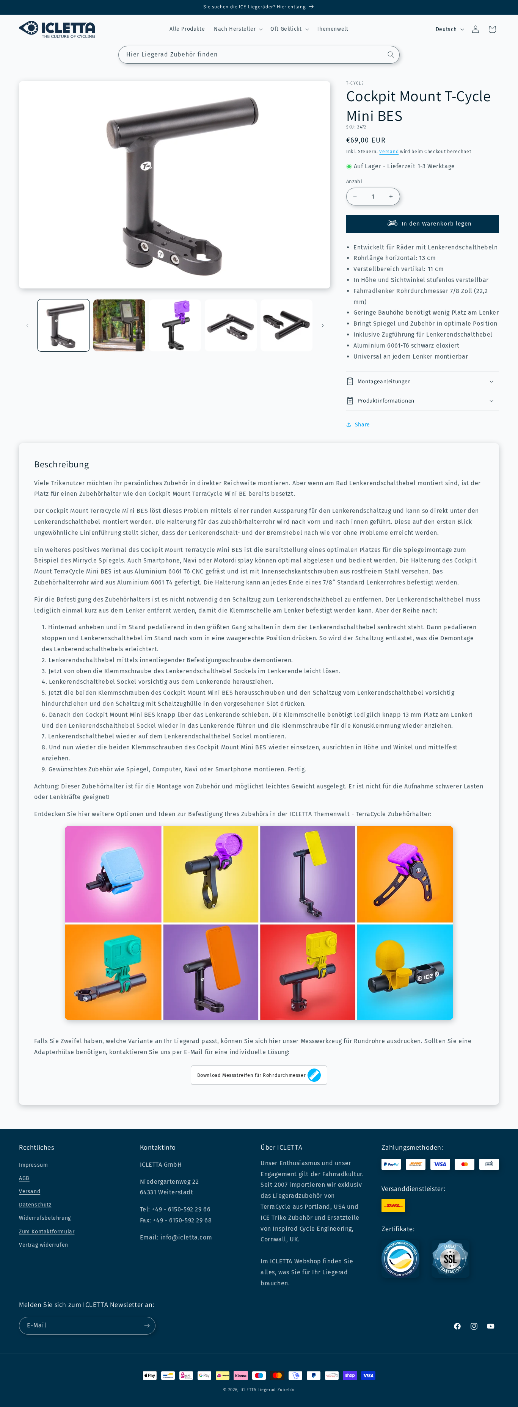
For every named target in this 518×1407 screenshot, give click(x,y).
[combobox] (259, 54)
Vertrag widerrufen (43, 1245)
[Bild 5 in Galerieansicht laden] (286, 325)
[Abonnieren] (146, 1326)
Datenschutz (35, 1205)
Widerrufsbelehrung (45, 1218)
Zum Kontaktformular (46, 1231)
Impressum (33, 1165)
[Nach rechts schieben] (322, 325)
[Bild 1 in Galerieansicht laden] (63, 325)
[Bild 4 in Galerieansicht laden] (231, 325)
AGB (24, 1178)
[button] (237, 29)
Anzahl (354, 181)
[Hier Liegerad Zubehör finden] (391, 54)
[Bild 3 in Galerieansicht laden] (175, 325)
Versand (389, 151)
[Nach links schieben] (27, 325)
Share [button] (362, 424)
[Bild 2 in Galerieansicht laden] (119, 325)
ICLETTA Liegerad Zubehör (267, 1389)
